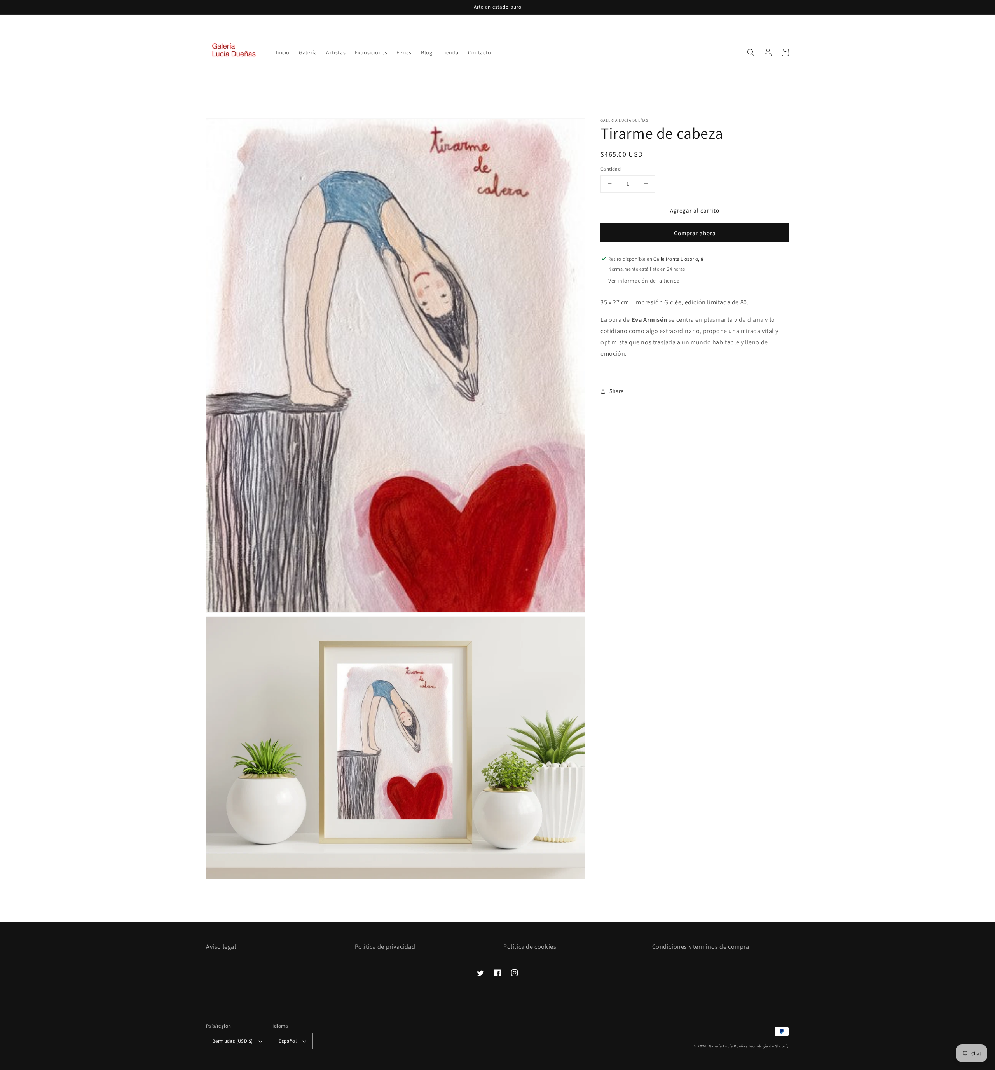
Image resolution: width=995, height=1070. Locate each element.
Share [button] (616, 391)
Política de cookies (529, 947)
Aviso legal (221, 947)
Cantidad (610, 169)
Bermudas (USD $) (232, 1041)
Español (288, 1041)
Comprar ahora (695, 232)
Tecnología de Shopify (768, 1046)
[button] (750, 52)
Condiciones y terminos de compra (700, 947)
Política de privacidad (385, 947)
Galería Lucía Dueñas (728, 1046)
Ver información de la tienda (644, 280)
